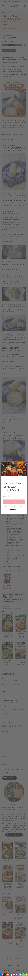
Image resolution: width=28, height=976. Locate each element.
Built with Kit (14, 509)
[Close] (25, 464)
